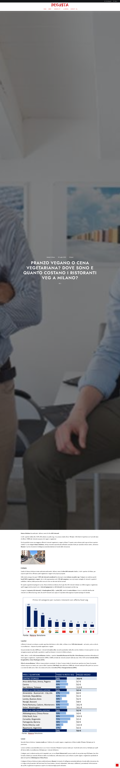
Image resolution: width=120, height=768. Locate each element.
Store (116, 1)
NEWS (49, 9)
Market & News (51, 257)
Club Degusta (108, 1)
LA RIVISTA (65, 9)
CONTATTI (72, 9)
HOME (45, 9)
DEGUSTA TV (57, 9)
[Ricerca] (76, 9)
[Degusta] (60, 5)
